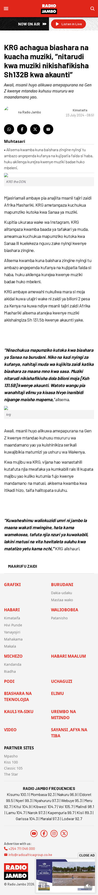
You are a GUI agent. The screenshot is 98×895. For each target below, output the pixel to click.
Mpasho (11, 756)
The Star (11, 774)
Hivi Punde (13, 625)
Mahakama (13, 639)
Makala (10, 646)
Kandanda (12, 664)
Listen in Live (72, 24)
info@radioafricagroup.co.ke (30, 854)
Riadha (10, 671)
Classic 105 (13, 768)
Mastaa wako (62, 599)
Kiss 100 (11, 762)
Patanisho (59, 618)
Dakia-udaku (61, 592)
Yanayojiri (12, 632)
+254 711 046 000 (22, 848)
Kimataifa (12, 618)
